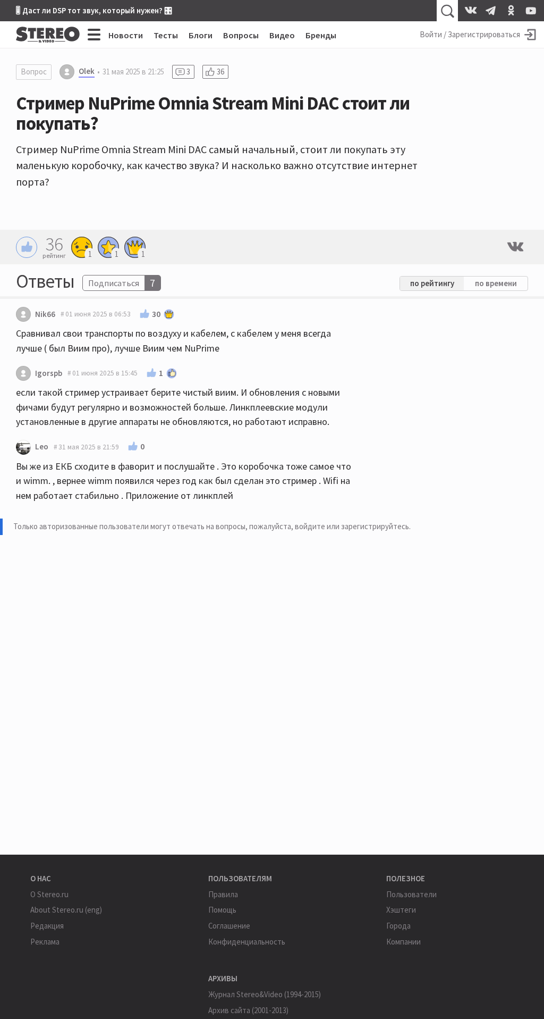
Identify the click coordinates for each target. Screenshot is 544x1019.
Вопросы (241, 35)
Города (398, 926)
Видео (282, 35)
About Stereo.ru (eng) (66, 910)
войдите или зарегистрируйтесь (352, 526)
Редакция (47, 926)
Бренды (320, 35)
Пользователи (411, 894)
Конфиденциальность (246, 942)
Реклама (45, 942)
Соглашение (229, 926)
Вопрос (34, 71)
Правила (223, 894)
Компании (403, 942)
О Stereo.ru (49, 894)
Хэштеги (401, 910)
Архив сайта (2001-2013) (248, 1010)
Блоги (200, 35)
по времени (496, 283)
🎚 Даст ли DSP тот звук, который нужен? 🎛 (94, 10)
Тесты (166, 35)
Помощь (222, 910)
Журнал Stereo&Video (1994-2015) (264, 994)
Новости (125, 35)
